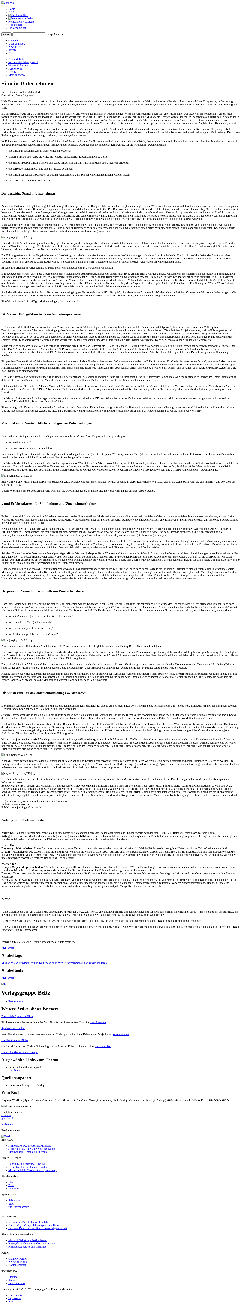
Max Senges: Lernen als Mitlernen (27, 1151)
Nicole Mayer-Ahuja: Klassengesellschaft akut (34, 1225)
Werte (61, 962)
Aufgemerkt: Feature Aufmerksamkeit (29, 1145)
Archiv (12, 71)
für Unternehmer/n (18, 1206)
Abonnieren (15, 24)
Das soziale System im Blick (17, 1016)
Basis (11, 1185)
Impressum (14, 1298)
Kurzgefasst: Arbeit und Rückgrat (27, 1246)
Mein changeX (16, 74)
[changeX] (7, 2)
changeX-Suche (55, 34)
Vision (14, 962)
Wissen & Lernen (18, 65)
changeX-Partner (17, 1258)
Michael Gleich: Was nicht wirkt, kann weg (32, 1170)
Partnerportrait (16, 1001)
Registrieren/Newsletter (21, 21)
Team (11, 1280)
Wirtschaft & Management (23, 62)
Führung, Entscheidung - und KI (26, 1163)
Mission (5, 962)
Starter (12, 1182)
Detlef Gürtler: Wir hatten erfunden (27, 1167)
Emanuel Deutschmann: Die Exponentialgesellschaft (37, 1228)
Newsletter (14, 46)
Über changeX (16, 43)
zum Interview (98, 1022)
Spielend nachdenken (13, 1028)
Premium (13, 1188)
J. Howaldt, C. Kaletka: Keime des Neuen (31, 1148)
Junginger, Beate (98, 962)
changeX (13, 40)
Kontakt (12, 1301)
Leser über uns (16, 1283)
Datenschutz (15, 1295)
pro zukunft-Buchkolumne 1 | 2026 (28, 1221)
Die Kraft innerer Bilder (14, 1040)
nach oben (7, 1124)
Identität (12, 1276)
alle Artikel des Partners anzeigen (19, 1052)
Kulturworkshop (48, 962)
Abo (10, 53)
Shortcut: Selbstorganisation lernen (27, 1240)
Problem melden (17, 27)
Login (11, 8)
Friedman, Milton (28, 962)
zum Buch (14, 1070)
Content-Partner (17, 1264)
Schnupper (14, 1200)
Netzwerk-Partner (18, 1261)
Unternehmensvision (76, 962)
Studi (11, 1203)
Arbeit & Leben (17, 59)
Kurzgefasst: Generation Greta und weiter (31, 1243)
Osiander (6, 1115)
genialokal (7, 1118)
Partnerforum (15, 68)
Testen (12, 49)
